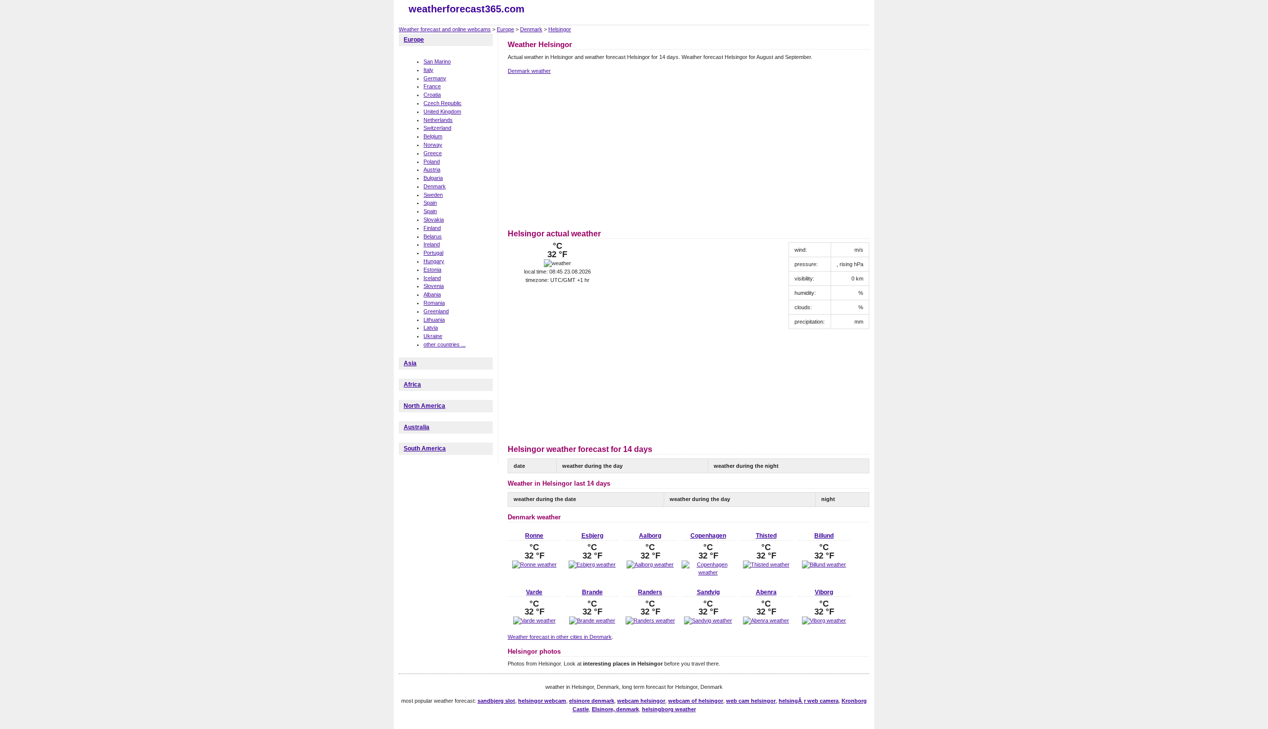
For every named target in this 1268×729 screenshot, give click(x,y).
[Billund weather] (824, 564)
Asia (410, 363)
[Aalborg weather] (650, 564)
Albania (432, 294)
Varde (534, 592)
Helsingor (559, 29)
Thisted (766, 535)
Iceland (432, 278)
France (432, 86)
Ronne (534, 535)
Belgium (432, 136)
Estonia (432, 270)
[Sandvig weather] (708, 620)
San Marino (437, 61)
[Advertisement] (591, 150)
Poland (431, 162)
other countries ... (444, 344)
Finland (432, 228)
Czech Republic (442, 103)
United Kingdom (442, 111)
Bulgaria (433, 178)
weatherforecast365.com (467, 8)
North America (424, 405)
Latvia (430, 328)
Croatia (432, 95)
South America (425, 448)
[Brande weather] (592, 620)
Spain (430, 203)
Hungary (433, 261)
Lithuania (434, 320)
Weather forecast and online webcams (445, 29)
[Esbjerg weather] (592, 564)
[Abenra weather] (766, 620)
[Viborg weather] (824, 620)
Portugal (433, 253)
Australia (416, 427)
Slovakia (433, 220)
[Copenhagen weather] (708, 572)
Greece (432, 153)
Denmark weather (529, 71)
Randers (650, 592)
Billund (824, 535)
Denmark (531, 29)
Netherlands (438, 120)
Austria (431, 169)
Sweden (433, 195)
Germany (434, 78)
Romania (434, 303)
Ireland (431, 244)
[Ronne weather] (534, 564)
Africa (412, 384)
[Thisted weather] (766, 564)
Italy (428, 70)
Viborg (824, 592)
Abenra (766, 592)
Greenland (436, 311)
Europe (505, 29)
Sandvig (708, 592)
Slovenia (433, 286)
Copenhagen (708, 535)
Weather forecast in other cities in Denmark (560, 637)
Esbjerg (592, 535)
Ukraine (432, 336)
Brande (592, 592)
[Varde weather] (534, 620)
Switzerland (437, 128)
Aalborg (650, 535)
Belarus (432, 236)
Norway (432, 145)
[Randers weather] (650, 620)
